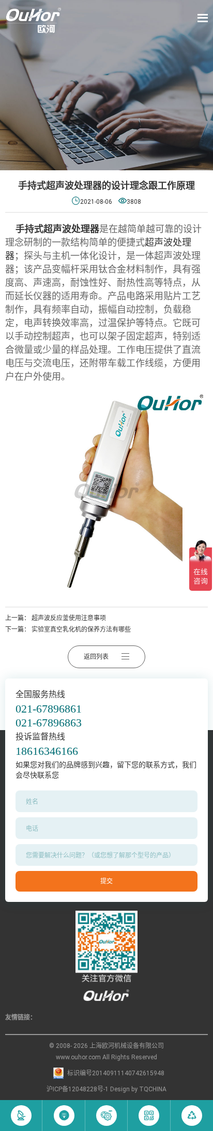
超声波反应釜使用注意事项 (69, 618)
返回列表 (96, 656)
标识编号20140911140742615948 (115, 1073)
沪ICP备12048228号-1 (78, 1089)
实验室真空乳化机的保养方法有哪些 (81, 629)
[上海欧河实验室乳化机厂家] (33, 21)
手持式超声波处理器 (57, 228)
